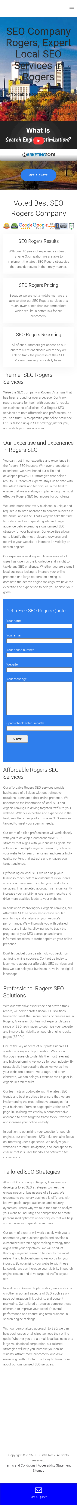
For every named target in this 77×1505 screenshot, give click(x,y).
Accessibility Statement (54, 1465)
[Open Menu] (72, 8)
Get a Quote (38, 175)
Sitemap (38, 1471)
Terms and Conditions (20, 1465)
